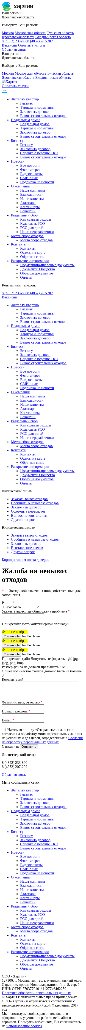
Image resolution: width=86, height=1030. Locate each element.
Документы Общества (37, 269)
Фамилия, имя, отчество (22, 702)
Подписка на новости (37, 182)
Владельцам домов (25, 120)
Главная (26, 103)
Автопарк (28, 203)
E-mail (8, 720)
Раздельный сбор (24, 215)
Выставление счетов (27, 548)
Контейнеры (30, 207)
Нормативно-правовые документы (47, 265)
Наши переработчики (37, 232)
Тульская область (60, 33)
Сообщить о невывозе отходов (35, 503)
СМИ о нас (29, 178)
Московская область (30, 33)
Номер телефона (16, 711)
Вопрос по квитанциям (29, 515)
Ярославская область (18, 37)
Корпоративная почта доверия (25, 560)
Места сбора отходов (27, 236)
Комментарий (12, 679)
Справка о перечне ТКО (39, 153)
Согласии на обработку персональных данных (42, 740)
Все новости (30, 165)
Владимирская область (53, 37)
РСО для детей (31, 228)
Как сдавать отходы (35, 219)
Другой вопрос (23, 520)
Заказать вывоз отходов (29, 499)
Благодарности (32, 194)
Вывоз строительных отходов (43, 116)
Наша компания (32, 190)
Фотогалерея (30, 170)
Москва (8, 33)
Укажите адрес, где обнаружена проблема (36, 611)
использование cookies (24, 1026)
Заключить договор (35, 112)
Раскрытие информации (30, 261)
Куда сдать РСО (32, 223)
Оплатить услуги (31, 45)
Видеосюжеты (31, 174)
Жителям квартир (25, 99)
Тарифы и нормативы (37, 107)
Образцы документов (37, 273)
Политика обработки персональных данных (36, 993)
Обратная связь (14, 49)
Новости (18, 161)
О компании (20, 186)
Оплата (26, 277)
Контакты (18, 244)
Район (8, 603)
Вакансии (9, 45)
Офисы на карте (32, 252)
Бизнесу (17, 141)
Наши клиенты (32, 199)
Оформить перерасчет (28, 511)
